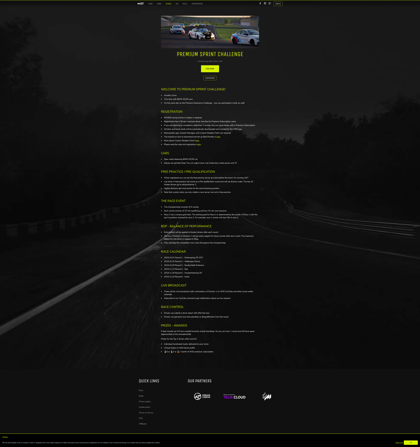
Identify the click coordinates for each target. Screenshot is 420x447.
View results (210, 78)
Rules (185, 4)
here (218, 136)
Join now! (210, 68)
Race (141, 390)
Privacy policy (145, 401)
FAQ (177, 4)
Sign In (278, 4)
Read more (399, 443)
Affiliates (143, 424)
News (159, 4)
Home (150, 4)
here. (197, 140)
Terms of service (146, 412)
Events (168, 4)
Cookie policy (144, 407)
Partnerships (197, 4)
